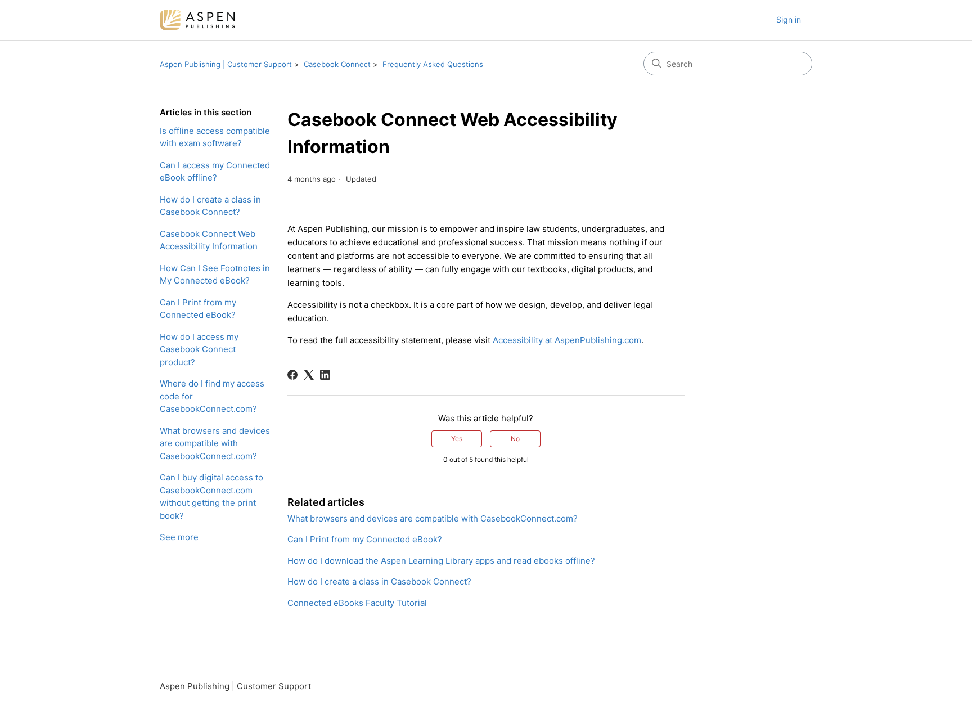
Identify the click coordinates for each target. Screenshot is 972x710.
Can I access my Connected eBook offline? (215, 171)
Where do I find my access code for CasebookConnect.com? (212, 396)
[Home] (197, 20)
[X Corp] (309, 375)
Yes (456, 438)
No (515, 438)
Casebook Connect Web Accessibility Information (209, 240)
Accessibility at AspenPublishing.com (567, 340)
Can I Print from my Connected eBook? (198, 309)
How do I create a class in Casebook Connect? (210, 206)
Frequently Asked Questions (432, 64)
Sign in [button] (788, 19)
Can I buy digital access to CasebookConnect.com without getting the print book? (211, 496)
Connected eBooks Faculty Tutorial (357, 602)
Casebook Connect (337, 64)
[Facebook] (292, 375)
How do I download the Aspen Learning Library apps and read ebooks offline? (441, 560)
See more (179, 537)
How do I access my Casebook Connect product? (199, 349)
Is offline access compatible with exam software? (215, 137)
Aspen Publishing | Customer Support (226, 64)
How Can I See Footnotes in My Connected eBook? (215, 274)
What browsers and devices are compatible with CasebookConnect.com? (215, 443)
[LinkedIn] (325, 375)
